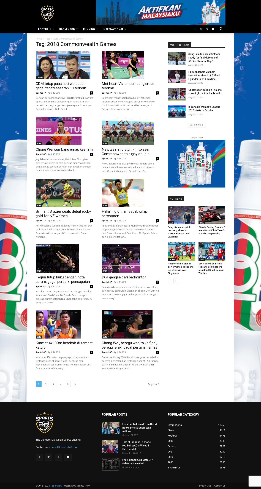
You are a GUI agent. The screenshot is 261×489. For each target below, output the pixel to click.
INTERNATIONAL (113, 29)
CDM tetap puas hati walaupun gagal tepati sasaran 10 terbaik (61, 86)
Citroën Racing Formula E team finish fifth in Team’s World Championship (212, 230)
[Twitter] (207, 29)
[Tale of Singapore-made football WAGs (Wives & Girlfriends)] (110, 446)
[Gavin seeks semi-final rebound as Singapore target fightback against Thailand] (212, 251)
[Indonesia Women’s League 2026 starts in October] (177, 111)
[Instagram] (201, 29)
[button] (221, 29)
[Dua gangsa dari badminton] (130, 258)
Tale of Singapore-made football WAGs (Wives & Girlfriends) (136, 446)
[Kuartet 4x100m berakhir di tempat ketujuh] (64, 324)
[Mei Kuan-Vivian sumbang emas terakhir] (130, 65)
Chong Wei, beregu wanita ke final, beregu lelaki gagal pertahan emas (129, 345)
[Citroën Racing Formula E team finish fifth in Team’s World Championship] (212, 215)
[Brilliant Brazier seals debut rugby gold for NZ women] (64, 193)
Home (39, 38)
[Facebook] (195, 29)
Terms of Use (204, 485)
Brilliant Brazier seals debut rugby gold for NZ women (63, 213)
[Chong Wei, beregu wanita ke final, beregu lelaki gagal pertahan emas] (130, 324)
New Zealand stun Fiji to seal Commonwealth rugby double (126, 151)
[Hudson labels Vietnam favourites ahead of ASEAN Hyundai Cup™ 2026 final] (177, 76)
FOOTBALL (44, 29)
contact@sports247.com (63, 447)
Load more (195, 124)
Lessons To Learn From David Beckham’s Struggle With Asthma (139, 428)
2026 (171, 223)
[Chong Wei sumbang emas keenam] (64, 131)
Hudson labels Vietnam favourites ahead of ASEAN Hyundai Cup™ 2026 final (204, 75)
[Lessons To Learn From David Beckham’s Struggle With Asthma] (110, 428)
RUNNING (89, 29)
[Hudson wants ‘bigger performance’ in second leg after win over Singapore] (181, 251)
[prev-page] (170, 281)
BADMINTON (67, 29)
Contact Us (219, 485)
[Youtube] (213, 29)
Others (40, 77)
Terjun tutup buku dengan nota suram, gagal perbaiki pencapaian (63, 279)
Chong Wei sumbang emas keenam (64, 149)
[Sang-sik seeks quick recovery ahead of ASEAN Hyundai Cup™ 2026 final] (181, 215)
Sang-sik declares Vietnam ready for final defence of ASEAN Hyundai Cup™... (204, 58)
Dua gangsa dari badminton (124, 277)
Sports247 (40, 92)
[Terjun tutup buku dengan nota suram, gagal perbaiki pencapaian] (64, 258)
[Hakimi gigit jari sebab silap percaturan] (130, 193)
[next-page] (75, 384)
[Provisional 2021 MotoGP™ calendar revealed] (110, 464)
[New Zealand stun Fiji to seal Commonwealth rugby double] (130, 131)
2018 (105, 77)
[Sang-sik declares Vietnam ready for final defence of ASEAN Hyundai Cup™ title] (177, 58)
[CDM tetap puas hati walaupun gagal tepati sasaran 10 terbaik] (64, 65)
